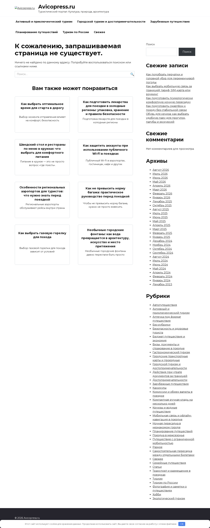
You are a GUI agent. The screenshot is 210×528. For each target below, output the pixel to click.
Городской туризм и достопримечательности (111, 21)
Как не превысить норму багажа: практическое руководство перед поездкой (105, 192)
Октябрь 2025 (162, 205)
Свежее (99, 32)
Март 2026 (160, 189)
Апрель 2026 (161, 185)
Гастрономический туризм (171, 352)
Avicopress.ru (56, 6)
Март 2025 (160, 229)
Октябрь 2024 (162, 248)
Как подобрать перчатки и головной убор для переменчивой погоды (170, 78)
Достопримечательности (170, 380)
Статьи (157, 466)
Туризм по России (76, 32)
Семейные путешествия (169, 462)
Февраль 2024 (162, 276)
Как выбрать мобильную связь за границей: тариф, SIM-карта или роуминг (169, 90)
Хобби (157, 494)
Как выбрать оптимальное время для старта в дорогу (42, 106)
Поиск (150, 44)
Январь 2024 (161, 280)
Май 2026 (159, 181)
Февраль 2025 (162, 233)
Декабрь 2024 (162, 241)
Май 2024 (159, 268)
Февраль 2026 (162, 193)
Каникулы (160, 387)
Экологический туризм (169, 498)
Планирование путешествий (37, 32)
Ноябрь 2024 (161, 244)
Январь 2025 (161, 237)
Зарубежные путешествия (170, 21)
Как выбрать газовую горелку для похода (42, 235)
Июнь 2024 (160, 264)
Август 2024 (161, 256)
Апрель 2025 (161, 225)
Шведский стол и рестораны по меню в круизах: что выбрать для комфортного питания (42, 150)
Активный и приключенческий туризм (44, 21)
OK (182, 524)
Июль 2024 (160, 260)
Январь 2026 (161, 197)
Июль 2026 (160, 173)
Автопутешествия (165, 305)
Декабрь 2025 (162, 201)
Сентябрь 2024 (163, 252)
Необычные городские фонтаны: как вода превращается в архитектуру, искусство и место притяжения (105, 238)
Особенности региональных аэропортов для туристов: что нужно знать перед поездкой (42, 193)
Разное (157, 447)
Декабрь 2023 (162, 284)
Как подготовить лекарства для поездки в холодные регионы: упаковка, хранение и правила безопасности (105, 108)
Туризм (158, 478)
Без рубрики (161, 324)
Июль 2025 (160, 213)
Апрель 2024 (161, 272)
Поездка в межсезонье (168, 435)
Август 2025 (161, 209)
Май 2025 (159, 221)
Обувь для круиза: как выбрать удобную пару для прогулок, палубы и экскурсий (167, 117)
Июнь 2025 (160, 217)
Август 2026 (161, 169)
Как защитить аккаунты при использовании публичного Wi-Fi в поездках (105, 149)
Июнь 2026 (160, 177)
